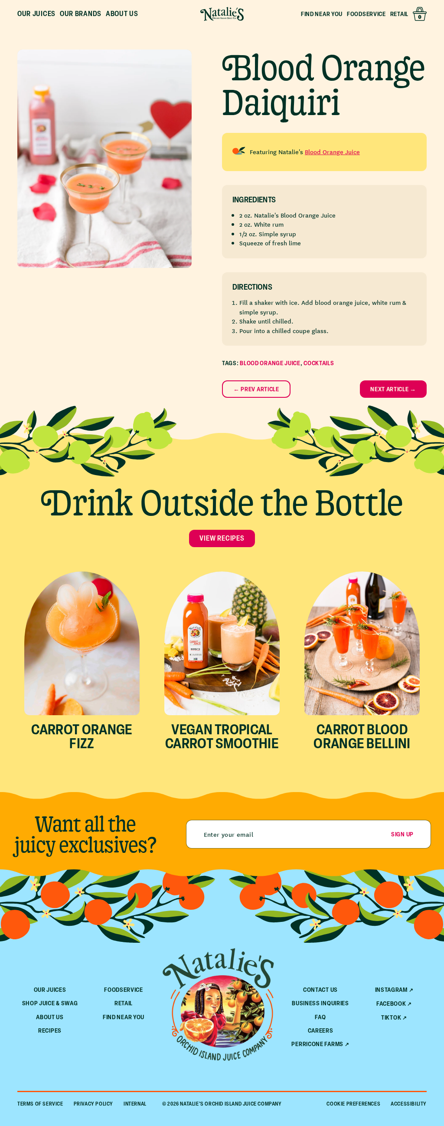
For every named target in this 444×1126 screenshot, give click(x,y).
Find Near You (322, 13)
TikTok (391, 1017)
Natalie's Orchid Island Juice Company (230, 1103)
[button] (36, 14)
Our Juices (50, 989)
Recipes (50, 1030)
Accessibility (409, 1103)
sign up (402, 834)
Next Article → (393, 389)
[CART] (420, 14)
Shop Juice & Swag (50, 1003)
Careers (320, 1030)
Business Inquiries (320, 1003)
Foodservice (366, 13)
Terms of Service (40, 1103)
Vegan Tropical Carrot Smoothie (222, 736)
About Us (50, 1017)
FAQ (320, 1017)
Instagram (391, 989)
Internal (135, 1103)
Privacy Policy (93, 1103)
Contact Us (320, 989)
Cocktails (319, 363)
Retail (399, 13)
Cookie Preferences (353, 1103)
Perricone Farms (317, 1043)
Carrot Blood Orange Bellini (361, 736)
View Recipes (222, 538)
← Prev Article (256, 389)
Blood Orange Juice (332, 151)
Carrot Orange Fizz (81, 736)
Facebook (391, 1003)
